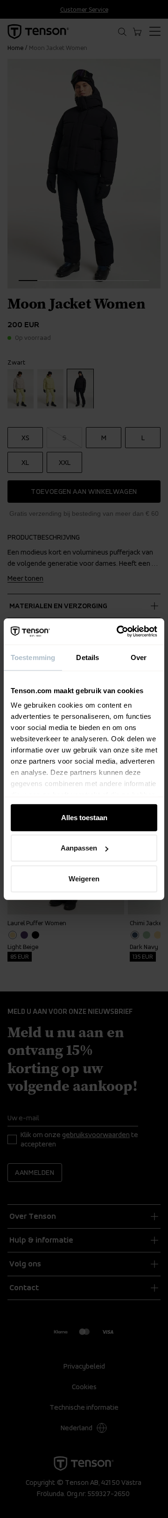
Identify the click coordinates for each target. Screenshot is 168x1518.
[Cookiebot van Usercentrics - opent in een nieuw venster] (118, 631)
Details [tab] (87, 657)
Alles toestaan (84, 817)
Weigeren (84, 878)
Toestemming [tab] (33, 657)
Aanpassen (79, 848)
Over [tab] (139, 657)
